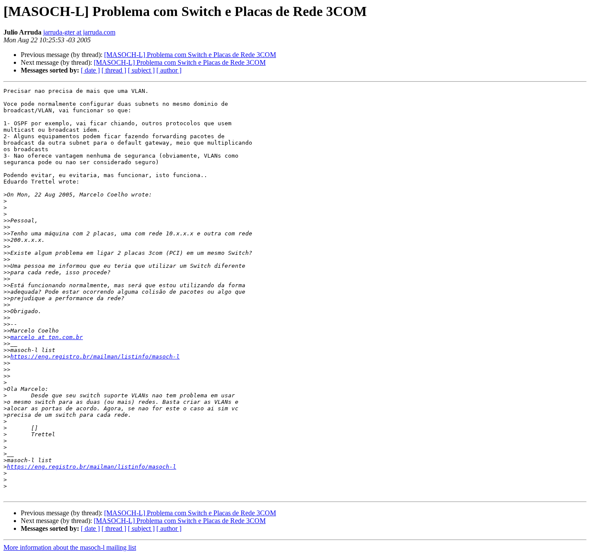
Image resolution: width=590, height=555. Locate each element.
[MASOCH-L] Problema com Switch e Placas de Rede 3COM (190, 54)
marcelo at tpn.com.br (46, 337)
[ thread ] (114, 70)
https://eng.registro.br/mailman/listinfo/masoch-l (95, 356)
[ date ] (90, 70)
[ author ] (168, 70)
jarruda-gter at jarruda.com (79, 32)
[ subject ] (141, 70)
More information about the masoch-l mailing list (69, 547)
